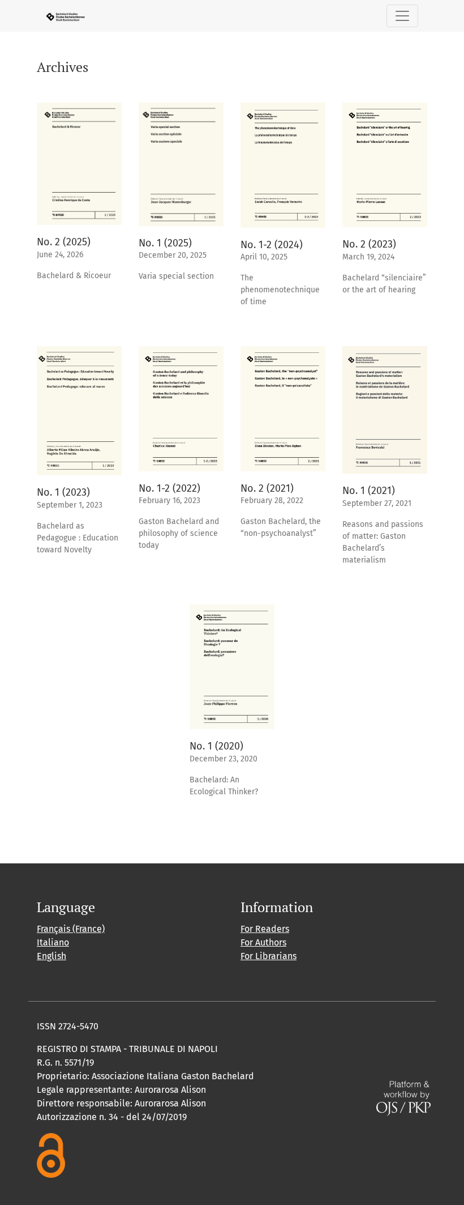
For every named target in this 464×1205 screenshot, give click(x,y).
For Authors (263, 942)
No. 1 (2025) (165, 243)
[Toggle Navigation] (402, 16)
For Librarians (268, 956)
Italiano (53, 942)
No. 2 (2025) (64, 242)
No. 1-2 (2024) (271, 245)
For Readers (264, 928)
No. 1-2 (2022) (169, 488)
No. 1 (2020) (216, 746)
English (51, 956)
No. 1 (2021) (368, 490)
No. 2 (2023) (369, 244)
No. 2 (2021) (267, 488)
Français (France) (71, 928)
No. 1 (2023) (63, 492)
